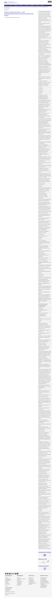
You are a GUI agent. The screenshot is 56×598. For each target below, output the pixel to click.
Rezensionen (43, 584)
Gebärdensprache (8, 588)
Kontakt (7, 577)
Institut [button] (10, 5)
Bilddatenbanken (43, 587)
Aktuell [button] (6, 5)
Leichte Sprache (8, 589)
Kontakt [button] (42, 5)
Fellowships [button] (32, 5)
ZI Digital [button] (37, 5)
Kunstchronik (31, 577)
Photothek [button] (26, 5)
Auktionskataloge (43, 586)
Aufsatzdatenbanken (44, 585)
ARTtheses (19, 577)
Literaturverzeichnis (44, 11)
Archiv (7, 585)
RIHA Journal (31, 578)
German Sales (19, 584)
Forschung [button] (16, 5)
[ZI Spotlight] (5, 574)
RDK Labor (19, 585)
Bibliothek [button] (21, 5)
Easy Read (7, 590)
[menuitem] (6, 5)
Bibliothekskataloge (44, 577)
